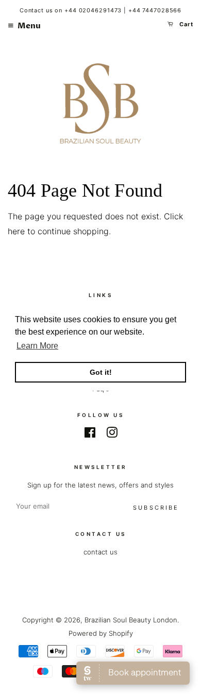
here (16, 231)
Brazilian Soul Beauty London (131, 620)
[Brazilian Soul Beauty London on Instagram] (112, 434)
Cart (185, 24)
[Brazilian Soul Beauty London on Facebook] (90, 434)
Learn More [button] (37, 345)
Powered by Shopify (101, 633)
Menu (28, 26)
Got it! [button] (101, 372)
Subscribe (156, 507)
